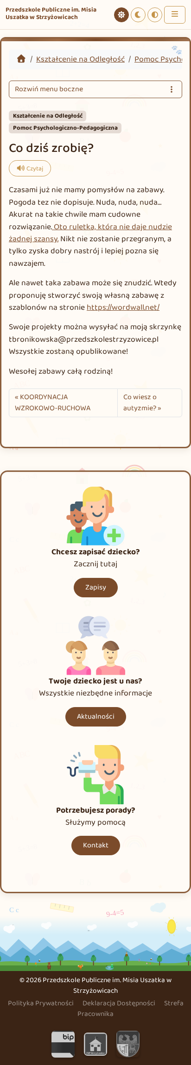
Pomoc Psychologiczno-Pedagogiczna (65, 128)
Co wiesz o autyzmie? (140, 402)
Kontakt (95, 845)
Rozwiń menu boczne (49, 89)
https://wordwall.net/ (123, 307)
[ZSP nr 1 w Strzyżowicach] (95, 1043)
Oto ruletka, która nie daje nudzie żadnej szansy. (90, 232)
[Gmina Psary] (128, 1043)
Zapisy (95, 587)
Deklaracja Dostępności (119, 1003)
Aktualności (96, 716)
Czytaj (34, 168)
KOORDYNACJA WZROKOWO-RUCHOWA (52, 402)
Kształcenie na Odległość (80, 59)
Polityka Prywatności (41, 1003)
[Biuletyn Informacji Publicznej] (63, 1043)
